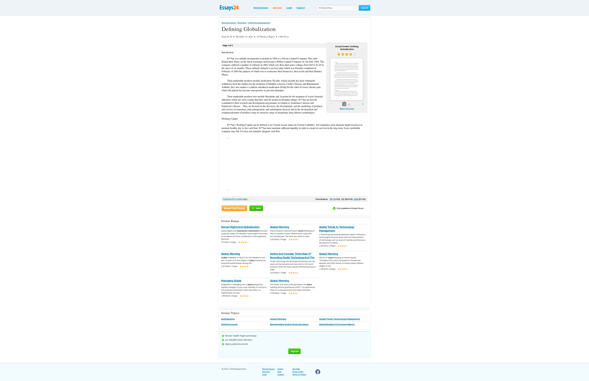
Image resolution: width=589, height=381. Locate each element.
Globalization (228, 319)
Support (300, 7)
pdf (343, 199)
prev (330, 104)
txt (331, 199)
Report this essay (347, 108)
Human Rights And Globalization (240, 227)
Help (279, 371)
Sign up (294, 351)
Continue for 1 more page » (235, 199)
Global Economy (229, 324)
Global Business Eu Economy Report (337, 324)
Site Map (296, 369)
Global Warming (279, 227)
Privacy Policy (297, 371)
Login (289, 7)
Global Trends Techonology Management (339, 319)
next (363, 104)
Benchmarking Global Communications (289, 324)
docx (356, 199)
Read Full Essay (234, 208)
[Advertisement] (294, 163)
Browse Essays (261, 7)
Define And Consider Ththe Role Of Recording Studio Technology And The (292, 255)
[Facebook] (317, 373)
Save (258, 208)
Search (280, 369)
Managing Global (231, 280)
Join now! (277, 7)
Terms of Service (299, 374)
